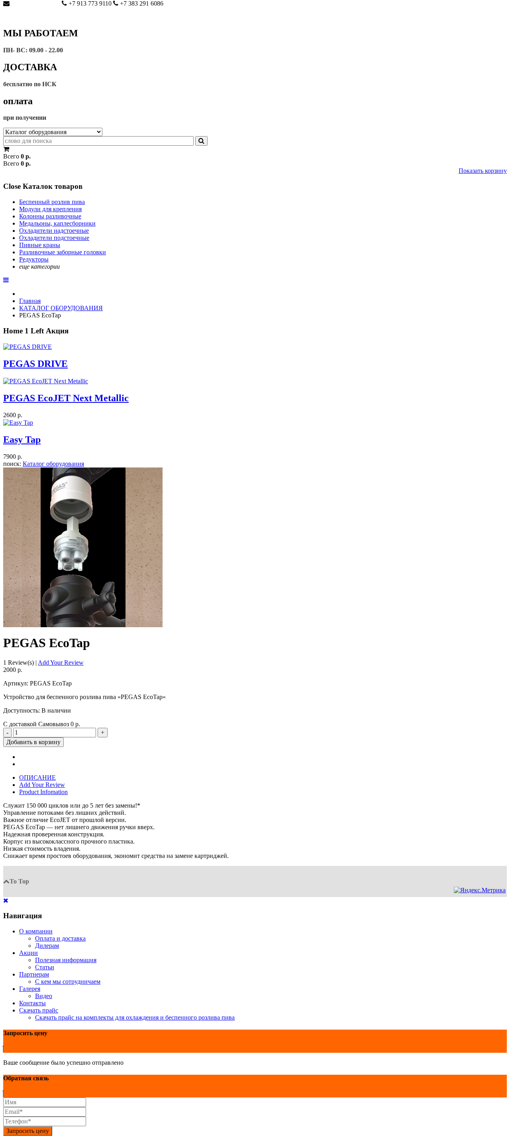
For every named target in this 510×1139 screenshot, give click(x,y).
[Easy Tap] (18, 422)
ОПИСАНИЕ (37, 777)
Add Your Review (61, 662)
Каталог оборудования (53, 463)
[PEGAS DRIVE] (27, 346)
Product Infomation (43, 791)
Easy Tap (22, 439)
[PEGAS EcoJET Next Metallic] (45, 380)
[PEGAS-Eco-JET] (83, 546)
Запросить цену (27, 1130)
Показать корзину (483, 170)
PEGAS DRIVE (35, 364)
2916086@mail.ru (34, 3)
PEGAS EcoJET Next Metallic (66, 398)
